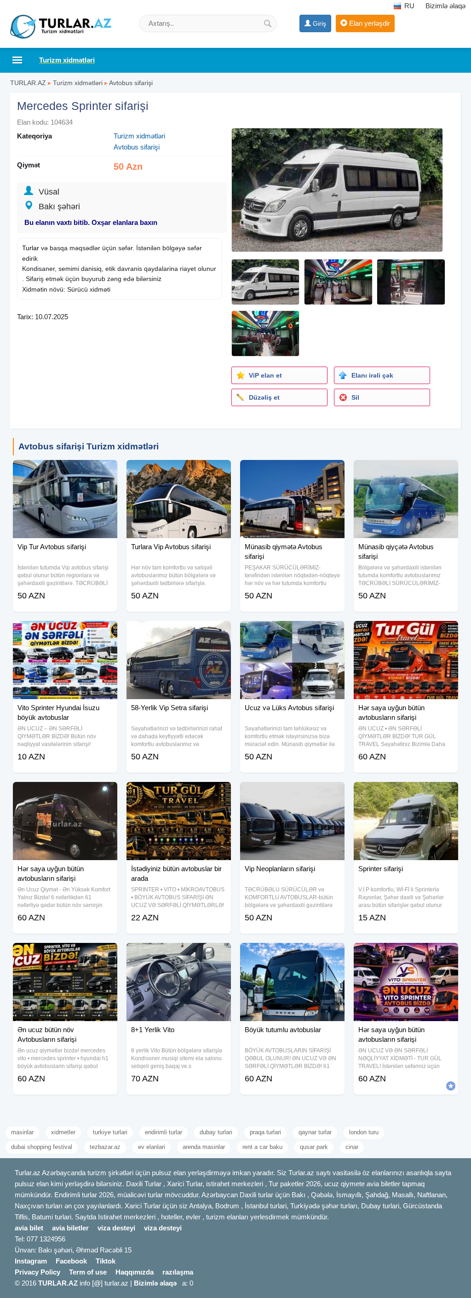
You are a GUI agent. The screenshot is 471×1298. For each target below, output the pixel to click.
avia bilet (29, 1228)
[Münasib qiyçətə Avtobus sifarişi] (406, 471)
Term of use (88, 1272)
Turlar (30, 248)
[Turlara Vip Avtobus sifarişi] (178, 471)
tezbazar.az (105, 1146)
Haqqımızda (134, 1272)
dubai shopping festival (41, 1146)
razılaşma (177, 1272)
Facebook (71, 1261)
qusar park (314, 1146)
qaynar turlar (315, 1132)
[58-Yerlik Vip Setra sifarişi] (178, 632)
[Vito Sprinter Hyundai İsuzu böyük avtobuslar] (65, 632)
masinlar (22, 1132)
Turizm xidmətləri (78, 82)
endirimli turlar (163, 1132)
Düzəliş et (264, 397)
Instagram (31, 1261)
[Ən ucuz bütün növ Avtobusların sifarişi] (65, 954)
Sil (355, 397)
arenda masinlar (204, 1146)
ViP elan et (265, 375)
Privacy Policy (37, 1272)
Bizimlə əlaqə (445, 6)
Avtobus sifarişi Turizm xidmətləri (88, 446)
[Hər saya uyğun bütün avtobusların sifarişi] (406, 632)
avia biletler (70, 1228)
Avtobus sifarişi (131, 82)
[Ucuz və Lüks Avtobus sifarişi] (292, 632)
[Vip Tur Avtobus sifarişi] (65, 471)
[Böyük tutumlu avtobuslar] (292, 954)
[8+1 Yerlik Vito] (178, 954)
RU (408, 6)
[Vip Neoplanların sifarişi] (292, 793)
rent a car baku (262, 1146)
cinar (351, 1146)
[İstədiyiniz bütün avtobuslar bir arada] (178, 793)
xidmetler (63, 1132)
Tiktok (105, 1261)
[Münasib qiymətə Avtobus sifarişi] (292, 471)
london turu (364, 1132)
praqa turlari (265, 1132)
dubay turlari (216, 1132)
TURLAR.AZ (28, 82)
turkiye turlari (110, 1132)
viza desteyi (116, 1228)
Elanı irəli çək (372, 375)
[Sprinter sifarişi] (406, 793)
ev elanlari (151, 1146)
